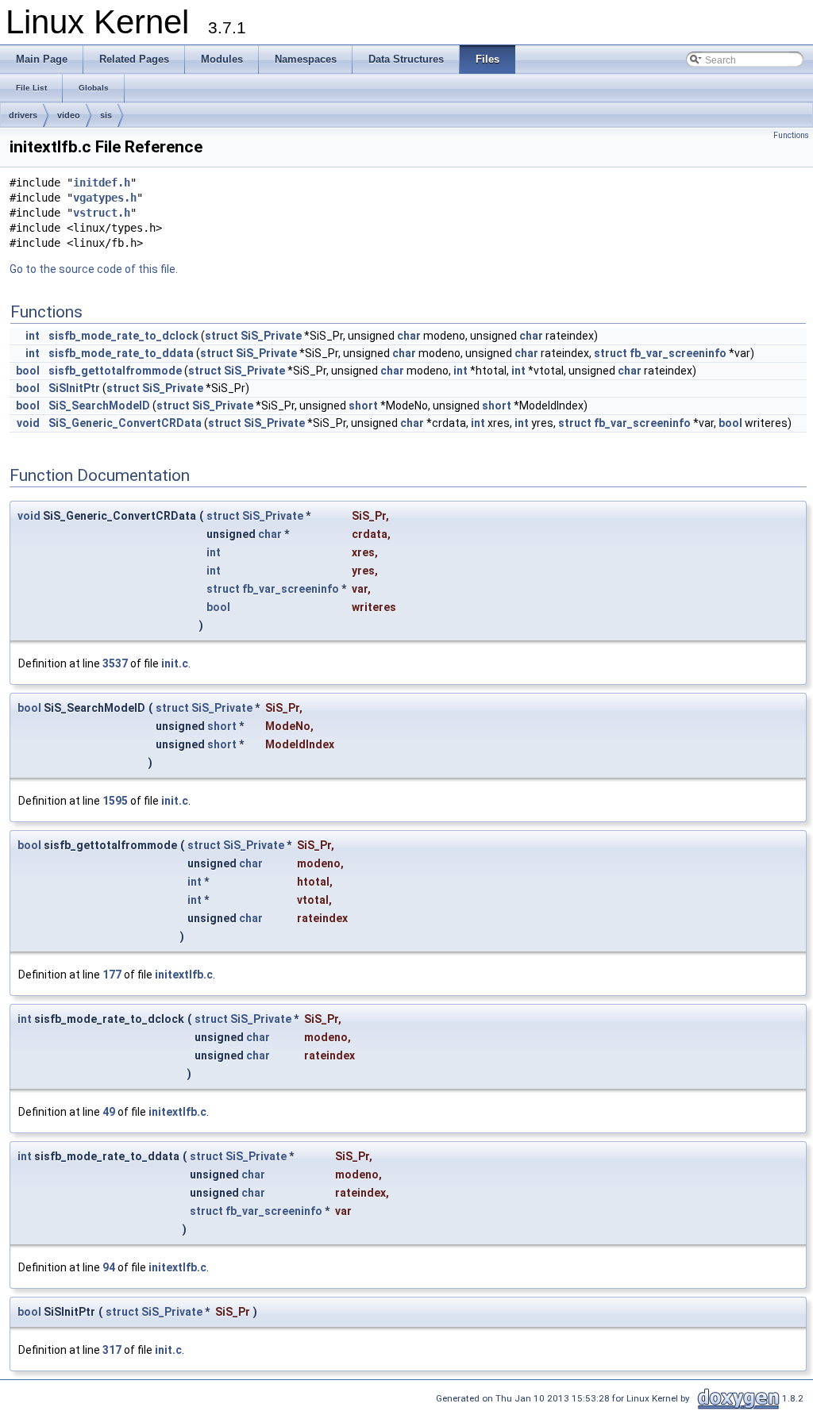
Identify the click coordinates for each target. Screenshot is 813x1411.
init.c (174, 663)
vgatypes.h (105, 197)
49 (108, 1111)
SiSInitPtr (74, 388)
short (363, 405)
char (409, 335)
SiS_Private (271, 335)
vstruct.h (101, 212)
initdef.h (101, 182)
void (28, 423)
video (68, 115)
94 (108, 1267)
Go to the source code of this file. (94, 269)
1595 (115, 800)
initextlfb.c (184, 974)
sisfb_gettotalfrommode (115, 370)
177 (111, 974)
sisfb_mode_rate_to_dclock (123, 335)
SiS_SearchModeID (99, 405)
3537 (115, 663)
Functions (791, 135)
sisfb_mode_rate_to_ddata (121, 353)
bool (28, 370)
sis (106, 115)
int (32, 335)
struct (221, 335)
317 (111, 1350)
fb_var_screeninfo (678, 353)
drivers (23, 115)
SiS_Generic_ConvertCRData (125, 423)
